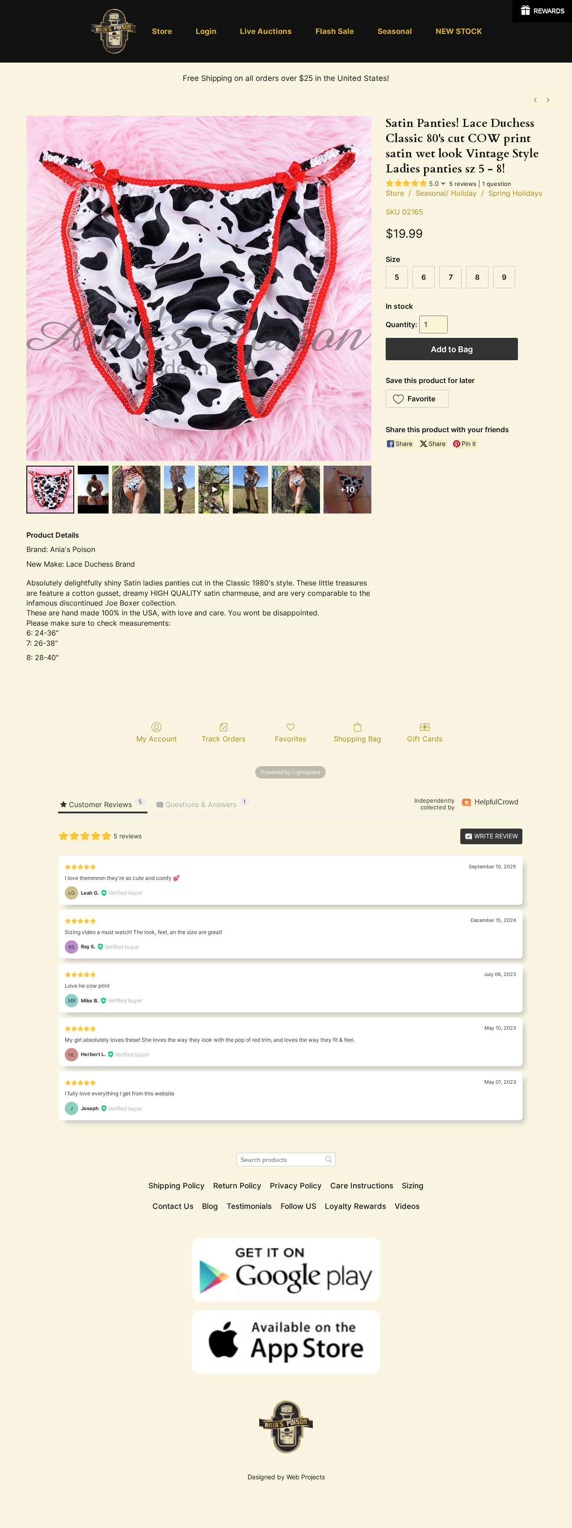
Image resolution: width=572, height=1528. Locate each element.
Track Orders (223, 738)
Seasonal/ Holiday (446, 193)
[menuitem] (535, 99)
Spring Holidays (515, 193)
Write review (495, 836)
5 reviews (462, 183)
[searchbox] (285, 1159)
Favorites (290, 738)
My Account (156, 738)
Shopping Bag (357, 738)
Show (542, 11)
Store (395, 193)
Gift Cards (424, 738)
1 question (496, 183)
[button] (417, 399)
